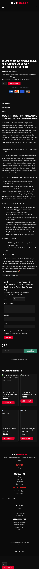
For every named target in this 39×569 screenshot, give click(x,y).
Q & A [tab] (4, 111)
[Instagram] (9, 498)
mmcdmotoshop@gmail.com (19, 491)
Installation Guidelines (19, 522)
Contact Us (19, 482)
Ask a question (30, 350)
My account (19, 515)
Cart (19, 508)
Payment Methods (19, 513)
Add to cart (14, 83)
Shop (19, 477)
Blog (19, 468)
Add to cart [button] (8, 402)
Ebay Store (19, 484)
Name (6, 315)
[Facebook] (3, 498)
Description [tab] (6, 103)
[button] (3, 8)
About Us (19, 479)
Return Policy (19, 527)
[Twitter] (14, 498)
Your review (9, 303)
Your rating (8, 299)
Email (6, 323)
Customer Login (19, 511)
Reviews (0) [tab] (6, 107)
